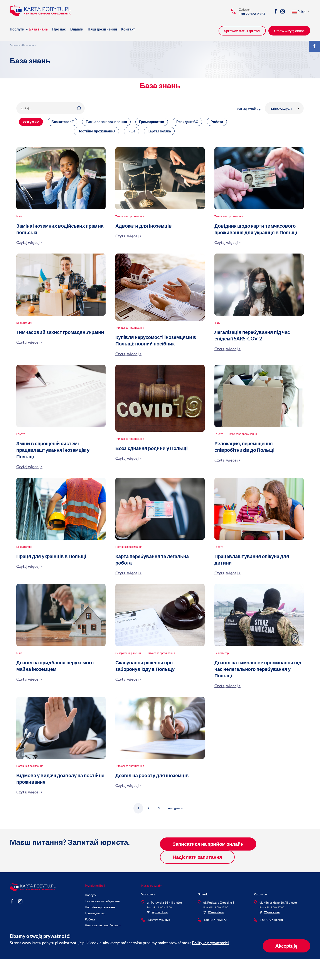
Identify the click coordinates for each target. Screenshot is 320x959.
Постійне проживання (96, 131)
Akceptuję (286, 946)
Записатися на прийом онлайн (208, 844)
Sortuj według (249, 108)
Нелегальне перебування (103, 925)
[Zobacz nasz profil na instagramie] (282, 11)
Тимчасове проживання (106, 122)
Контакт (128, 29)
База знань (38, 29)
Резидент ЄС (187, 122)
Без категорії (62, 122)
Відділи (76, 29)
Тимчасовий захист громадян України (60, 332)
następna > (175, 808)
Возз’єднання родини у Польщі (151, 448)
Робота (217, 122)
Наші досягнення (102, 29)
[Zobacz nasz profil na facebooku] (276, 11)
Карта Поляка (159, 131)
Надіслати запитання (197, 857)
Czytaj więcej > (29, 242)
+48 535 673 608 (271, 920)
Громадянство (151, 122)
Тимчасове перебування (102, 901)
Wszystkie (31, 122)
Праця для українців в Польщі (51, 556)
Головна (15, 45)
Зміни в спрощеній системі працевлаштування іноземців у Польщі (52, 449)
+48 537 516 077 (215, 920)
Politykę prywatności (210, 942)
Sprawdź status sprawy (242, 31)
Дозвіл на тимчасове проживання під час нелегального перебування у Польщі (257, 669)
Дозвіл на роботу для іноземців (152, 775)
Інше (131, 131)
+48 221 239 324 (158, 920)
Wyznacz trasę (160, 912)
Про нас (59, 29)
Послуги (17, 29)
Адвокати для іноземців (143, 226)
